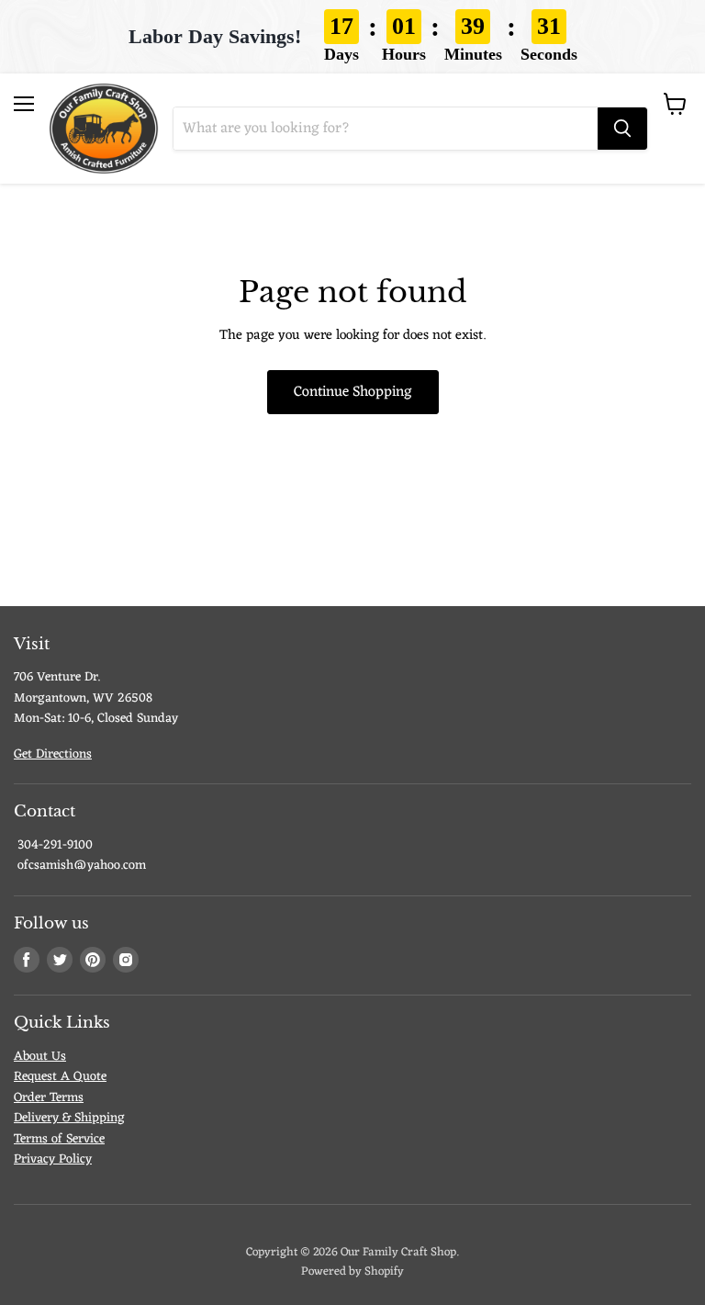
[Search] (622, 128)
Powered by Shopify (352, 1271)
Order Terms (49, 1097)
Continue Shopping (353, 392)
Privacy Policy (53, 1159)
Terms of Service (59, 1139)
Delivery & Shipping (69, 1118)
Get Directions (53, 754)
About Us (40, 1056)
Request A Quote (60, 1076)
